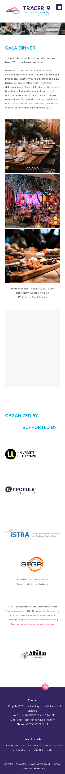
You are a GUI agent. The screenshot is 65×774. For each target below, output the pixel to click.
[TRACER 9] (29, 11)
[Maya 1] (32, 146)
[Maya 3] (32, 256)
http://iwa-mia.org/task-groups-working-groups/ (32, 624)
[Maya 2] (32, 201)
